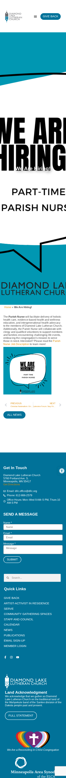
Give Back (11, 598)
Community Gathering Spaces (28, 614)
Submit (12, 559)
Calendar (12, 624)
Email (7, 533)
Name (7, 523)
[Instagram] (11, 657)
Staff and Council (18, 619)
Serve (9, 608)
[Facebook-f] (5, 657)
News (8, 630)
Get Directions (11, 484)
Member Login (15, 646)
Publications (14, 635)
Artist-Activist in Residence (26, 603)
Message (9, 543)
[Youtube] (17, 657)
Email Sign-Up (14, 640)
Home (7, 307)
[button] (62, 471)
